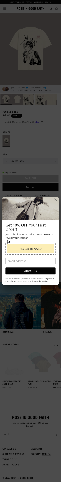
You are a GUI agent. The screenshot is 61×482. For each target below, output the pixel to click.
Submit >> (30, 271)
